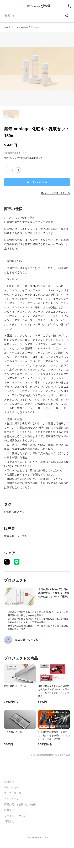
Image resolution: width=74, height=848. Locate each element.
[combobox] (35, 15)
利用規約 (9, 821)
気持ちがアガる (15, 511)
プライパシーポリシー (16, 815)
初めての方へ (11, 787)
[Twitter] (7, 562)
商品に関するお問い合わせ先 (20, 804)
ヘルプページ (11, 798)
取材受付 (9, 810)
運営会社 (9, 781)
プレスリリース (12, 793)
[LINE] (16, 562)
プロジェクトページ (19, 27)
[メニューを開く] (4, 6)
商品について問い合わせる (55, 193)
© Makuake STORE (37, 837)
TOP (6, 27)
